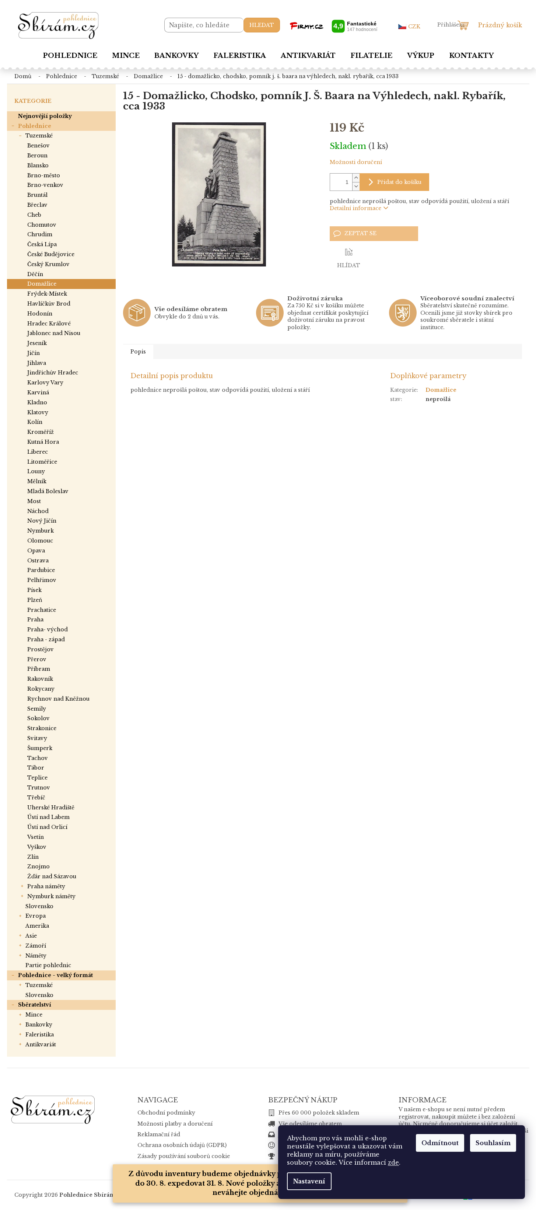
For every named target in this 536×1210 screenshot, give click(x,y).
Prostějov (40, 649)
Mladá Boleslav (48, 491)
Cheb (34, 215)
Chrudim (39, 234)
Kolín (34, 422)
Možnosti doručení (356, 162)
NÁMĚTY (35, 955)
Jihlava (36, 363)
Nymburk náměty (51, 896)
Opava (36, 550)
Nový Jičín (41, 520)
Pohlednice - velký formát (55, 975)
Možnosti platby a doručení (175, 1123)
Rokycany (41, 689)
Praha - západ (46, 639)
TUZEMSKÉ (39, 135)
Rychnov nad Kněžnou (58, 698)
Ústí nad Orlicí (47, 827)
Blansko (38, 165)
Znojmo (38, 866)
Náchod (38, 511)
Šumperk (39, 748)
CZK (414, 26)
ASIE (31, 935)
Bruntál (37, 195)
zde (393, 1162)
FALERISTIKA (39, 1034)
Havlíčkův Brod (48, 303)
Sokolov (38, 718)
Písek (34, 590)
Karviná (38, 392)
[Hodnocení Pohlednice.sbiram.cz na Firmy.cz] (333, 26)
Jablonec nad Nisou (53, 333)
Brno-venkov (45, 185)
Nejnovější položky (45, 116)
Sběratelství (34, 1004)
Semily (36, 708)
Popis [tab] (138, 351)
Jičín (33, 353)
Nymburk (40, 530)
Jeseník (37, 343)
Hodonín (39, 313)
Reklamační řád (158, 1134)
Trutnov (38, 787)
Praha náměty (46, 886)
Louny (36, 471)
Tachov (37, 758)
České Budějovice (50, 254)
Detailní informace (355, 208)
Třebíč (36, 797)
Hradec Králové (49, 323)
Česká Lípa (42, 244)
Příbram (38, 669)
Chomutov (41, 225)
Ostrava (38, 560)
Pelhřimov (41, 580)
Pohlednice (34, 126)
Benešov (38, 145)
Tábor (35, 767)
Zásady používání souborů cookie (183, 1156)
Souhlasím (493, 1143)
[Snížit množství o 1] (356, 186)
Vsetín (35, 837)
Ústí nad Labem (48, 817)
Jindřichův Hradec (52, 372)
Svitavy (37, 738)
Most (34, 501)
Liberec (37, 452)
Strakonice (41, 728)
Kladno (37, 402)
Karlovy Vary (45, 382)
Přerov (36, 659)
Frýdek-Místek (47, 293)
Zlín (33, 857)
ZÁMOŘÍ (35, 945)
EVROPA (35, 916)
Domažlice (41, 283)
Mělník (36, 481)
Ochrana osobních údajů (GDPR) (182, 1145)
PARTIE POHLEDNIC (48, 965)
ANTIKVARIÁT (40, 1044)
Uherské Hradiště (50, 807)
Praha (35, 619)
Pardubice (41, 570)
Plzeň (34, 600)
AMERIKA (37, 926)
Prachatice (41, 610)
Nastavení (309, 1181)
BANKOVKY (38, 1024)
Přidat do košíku (399, 182)
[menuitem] (70, 56)
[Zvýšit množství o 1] (356, 178)
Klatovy (37, 412)
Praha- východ (47, 629)
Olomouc (40, 540)
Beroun (37, 155)
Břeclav (37, 205)
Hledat (261, 25)
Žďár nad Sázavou (51, 876)
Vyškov (36, 847)
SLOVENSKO (39, 906)
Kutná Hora (43, 442)
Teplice (37, 777)
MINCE (33, 1014)
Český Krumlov (48, 264)
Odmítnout (440, 1143)
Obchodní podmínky (166, 1112)
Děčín (35, 274)
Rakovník (40, 679)
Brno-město (43, 175)
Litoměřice (42, 461)
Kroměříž (40, 432)
